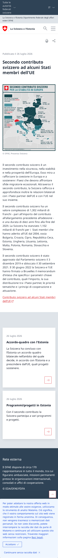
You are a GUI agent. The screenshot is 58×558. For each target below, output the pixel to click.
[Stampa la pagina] (46, 40)
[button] (52, 494)
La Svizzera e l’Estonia (22, 28)
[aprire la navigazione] (53, 28)
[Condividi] (53, 40)
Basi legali (37, 537)
